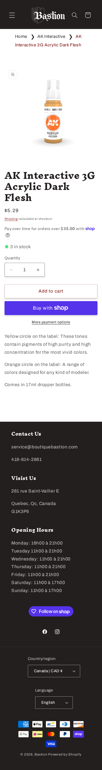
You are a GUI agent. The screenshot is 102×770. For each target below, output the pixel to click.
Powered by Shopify (64, 754)
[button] (11, 15)
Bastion (41, 754)
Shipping (11, 218)
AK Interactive (51, 36)
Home (21, 36)
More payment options (51, 322)
